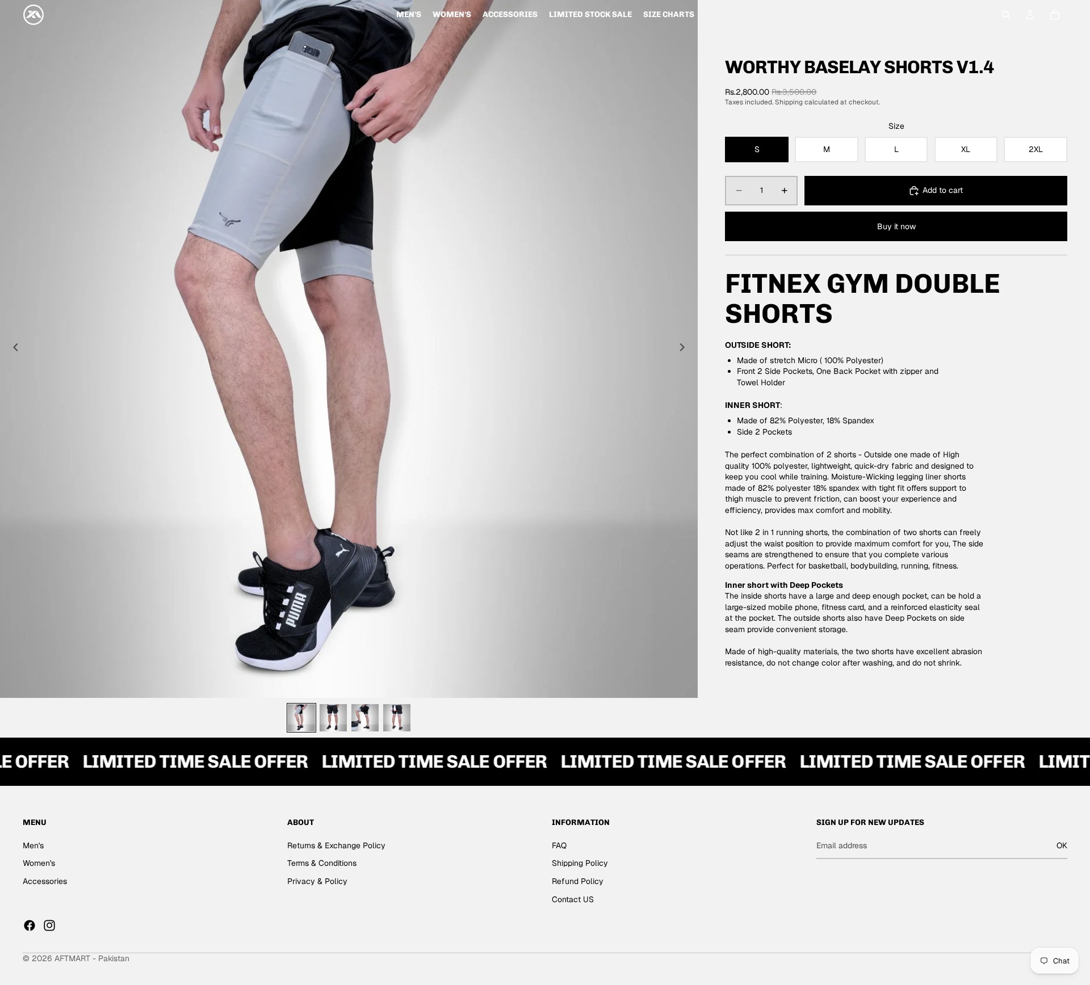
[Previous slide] (12, 348)
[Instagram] (49, 925)
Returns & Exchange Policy (336, 845)
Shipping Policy (580, 863)
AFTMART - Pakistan (91, 958)
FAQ (559, 845)
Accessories (45, 881)
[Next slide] (685, 348)
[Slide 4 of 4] (396, 717)
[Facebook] (29, 925)
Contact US (573, 899)
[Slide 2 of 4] (333, 717)
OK (1062, 845)
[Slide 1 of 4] (301, 717)
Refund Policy (577, 881)
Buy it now (896, 226)
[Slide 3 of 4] (365, 717)
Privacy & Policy (317, 881)
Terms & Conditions (322, 863)
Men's (33, 845)
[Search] (1005, 14)
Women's (39, 863)
